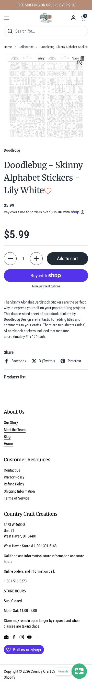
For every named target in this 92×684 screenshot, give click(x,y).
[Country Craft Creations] (46, 18)
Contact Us (12, 470)
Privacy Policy (14, 477)
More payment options (46, 286)
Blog (7, 436)
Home (8, 47)
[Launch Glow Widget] (79, 671)
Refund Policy (14, 484)
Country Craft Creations (48, 671)
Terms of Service (16, 498)
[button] (83, 18)
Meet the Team (15, 429)
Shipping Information (19, 491)
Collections (26, 47)
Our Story (11, 422)
